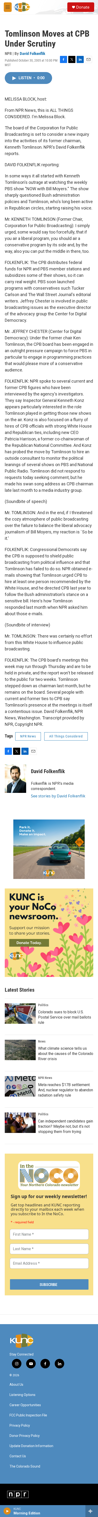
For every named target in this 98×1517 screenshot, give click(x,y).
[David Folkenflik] (15, 778)
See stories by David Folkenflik (58, 796)
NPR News (28, 736)
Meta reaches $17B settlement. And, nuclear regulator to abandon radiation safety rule (65, 1090)
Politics (43, 1005)
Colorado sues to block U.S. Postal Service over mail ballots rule (64, 1017)
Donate (82, 7)
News (41, 1041)
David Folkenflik (32, 53)
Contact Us (18, 1456)
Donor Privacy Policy (25, 1436)
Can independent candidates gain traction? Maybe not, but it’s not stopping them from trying (65, 1126)
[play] (7, 1511)
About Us (16, 1384)
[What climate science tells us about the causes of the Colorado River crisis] (20, 1050)
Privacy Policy (20, 1425)
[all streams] (91, 1511)
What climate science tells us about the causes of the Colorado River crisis (65, 1053)
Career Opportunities (25, 1405)
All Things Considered (66, 736)
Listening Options (22, 1395)
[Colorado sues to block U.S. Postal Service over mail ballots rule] (20, 1013)
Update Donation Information (31, 1446)
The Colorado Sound (25, 1466)
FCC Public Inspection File (28, 1415)
